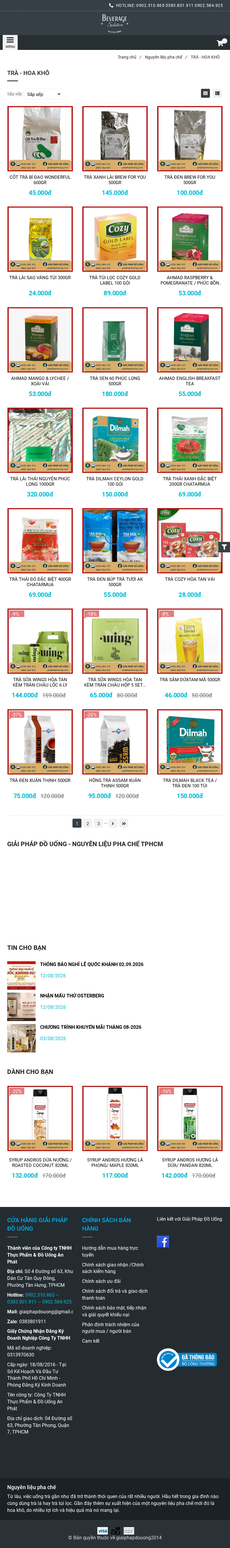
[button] (219, 43)
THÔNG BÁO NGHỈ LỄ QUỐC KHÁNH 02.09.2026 (91, 964)
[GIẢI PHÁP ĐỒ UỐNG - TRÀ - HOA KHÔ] (115, 23)
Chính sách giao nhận (105, 1265)
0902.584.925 (209, 5)
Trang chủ (129, 57)
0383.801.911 (180, 5)
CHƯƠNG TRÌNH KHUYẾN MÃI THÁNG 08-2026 (90, 1027)
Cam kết (90, 1341)
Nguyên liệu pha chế (166, 57)
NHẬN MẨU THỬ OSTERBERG (72, 996)
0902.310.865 (150, 5)
